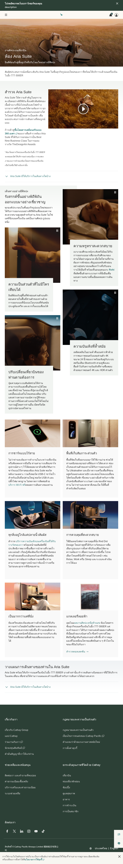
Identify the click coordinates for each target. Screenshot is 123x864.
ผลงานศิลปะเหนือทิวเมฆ (87, 623)
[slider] (50, 122)
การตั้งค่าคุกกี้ (70, 748)
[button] (77, 651)
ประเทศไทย (101, 848)
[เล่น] (83, 109)
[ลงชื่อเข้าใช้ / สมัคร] (116, 15)
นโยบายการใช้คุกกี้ (33, 859)
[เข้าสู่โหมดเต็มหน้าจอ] (115, 126)
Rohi (111, 269)
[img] (117, 3)
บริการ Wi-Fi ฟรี (16, 485)
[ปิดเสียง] (54, 126)
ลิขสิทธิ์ (8, 846)
